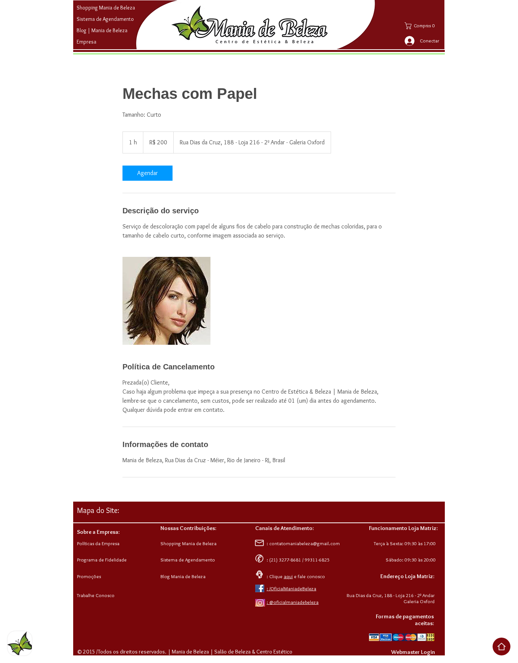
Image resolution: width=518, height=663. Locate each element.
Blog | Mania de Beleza (102, 30)
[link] (147, 173)
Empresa (86, 41)
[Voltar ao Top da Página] (501, 646)
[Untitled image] (166, 301)
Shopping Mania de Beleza (106, 7)
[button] (423, 25)
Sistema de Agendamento (105, 19)
